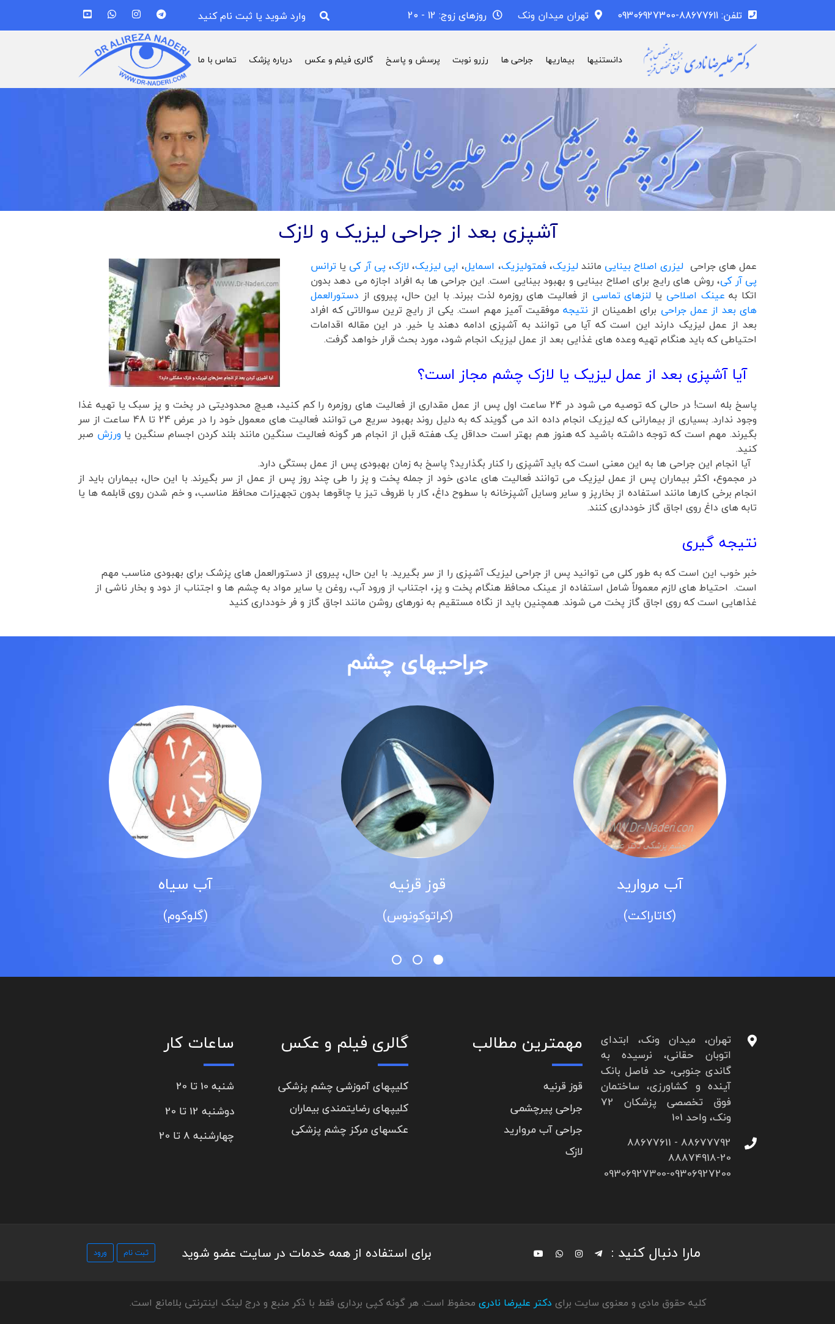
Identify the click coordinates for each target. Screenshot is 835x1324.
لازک (400, 265)
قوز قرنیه (417, 884)
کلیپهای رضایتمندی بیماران (349, 1108)
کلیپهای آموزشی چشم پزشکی (343, 1086)
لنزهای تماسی (622, 295)
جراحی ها (517, 59)
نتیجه (577, 309)
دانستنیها (604, 59)
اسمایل (480, 265)
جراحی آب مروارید (543, 1129)
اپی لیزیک (438, 265)
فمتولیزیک (523, 265)
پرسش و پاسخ (413, 59)
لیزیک (567, 265)
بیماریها (560, 59)
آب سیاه (185, 884)
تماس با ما (217, 59)
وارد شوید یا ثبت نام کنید (252, 15)
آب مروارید (650, 884)
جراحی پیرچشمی (546, 1108)
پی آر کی (369, 265)
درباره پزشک (270, 59)
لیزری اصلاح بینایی (646, 265)
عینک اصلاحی (695, 295)
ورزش (109, 434)
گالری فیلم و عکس (338, 59)
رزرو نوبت (470, 59)
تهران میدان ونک (553, 15)
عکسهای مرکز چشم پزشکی (350, 1129)
